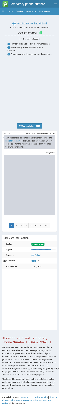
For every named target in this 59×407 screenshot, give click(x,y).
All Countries (44, 11)
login (18, 140)
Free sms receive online (27, 400)
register (9, 140)
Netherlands (31, 11)
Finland (38, 255)
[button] (3, 11)
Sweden (19, 11)
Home (10, 11)
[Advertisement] (29, 89)
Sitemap (53, 397)
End (46, 225)
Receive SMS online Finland (31, 23)
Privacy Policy (41, 397)
